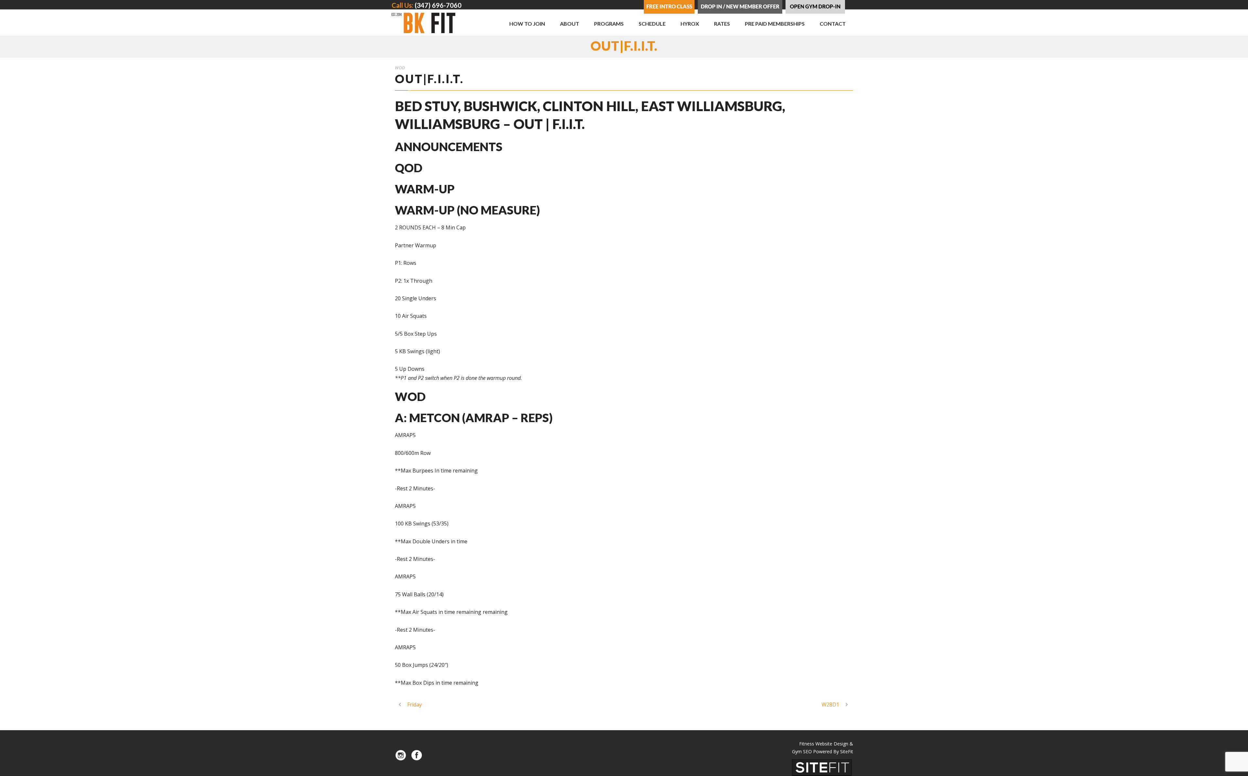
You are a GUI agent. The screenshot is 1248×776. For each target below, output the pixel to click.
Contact (833, 23)
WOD (400, 68)
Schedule (652, 23)
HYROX (690, 23)
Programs (609, 23)
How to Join (527, 23)
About (569, 23)
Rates (722, 23)
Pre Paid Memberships (775, 23)
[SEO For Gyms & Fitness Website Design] (822, 766)
